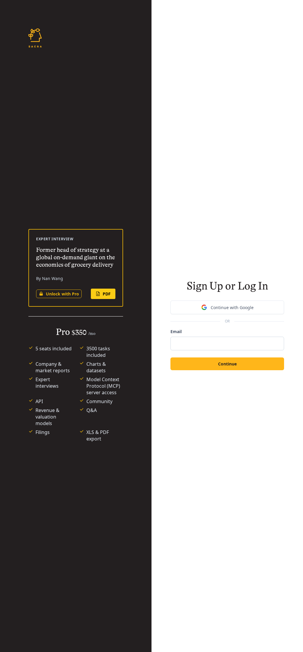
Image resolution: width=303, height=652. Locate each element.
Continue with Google (232, 307)
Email (176, 331)
